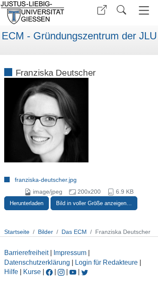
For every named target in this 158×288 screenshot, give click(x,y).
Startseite (16, 231)
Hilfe (11, 271)
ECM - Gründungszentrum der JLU (79, 36)
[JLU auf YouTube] (73, 271)
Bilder (45, 231)
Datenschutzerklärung (37, 262)
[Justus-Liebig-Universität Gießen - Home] (38, 12)
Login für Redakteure (106, 262)
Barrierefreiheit (26, 252)
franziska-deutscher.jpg (46, 179)
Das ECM (74, 231)
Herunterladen (26, 203)
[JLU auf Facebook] (49, 271)
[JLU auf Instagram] (62, 271)
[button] (102, 10)
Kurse (32, 271)
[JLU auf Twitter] (84, 271)
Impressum (70, 252)
